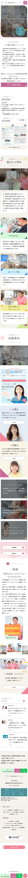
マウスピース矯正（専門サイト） (13, 825)
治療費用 (22, 827)
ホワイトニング (16, 827)
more (14, 422)
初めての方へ (6, 812)
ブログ (17, 814)
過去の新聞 (22, 120)
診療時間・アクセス (19, 810)
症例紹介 (14, 829)
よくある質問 (14, 812)
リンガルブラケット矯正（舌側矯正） (14, 823)
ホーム (5, 810)
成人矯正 (11, 821)
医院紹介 (10, 810)
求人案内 (21, 812)
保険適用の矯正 (7, 827)
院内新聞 (11, 814)
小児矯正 (17, 821)
